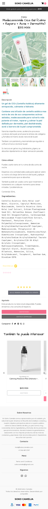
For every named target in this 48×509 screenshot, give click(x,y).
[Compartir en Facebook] (12, 324)
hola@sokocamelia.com (24, 447)
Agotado (5, 300)
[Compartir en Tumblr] (21, 324)
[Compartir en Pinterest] (18, 324)
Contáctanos (24, 312)
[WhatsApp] (25, 476)
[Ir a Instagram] (22, 476)
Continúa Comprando (24, 317)
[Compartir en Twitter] (15, 324)
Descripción (7, 100)
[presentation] (4, 54)
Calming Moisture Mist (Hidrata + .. (24, 379)
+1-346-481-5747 (24, 450)
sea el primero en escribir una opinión (24, 292)
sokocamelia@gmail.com (24, 464)
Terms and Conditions (24, 461)
